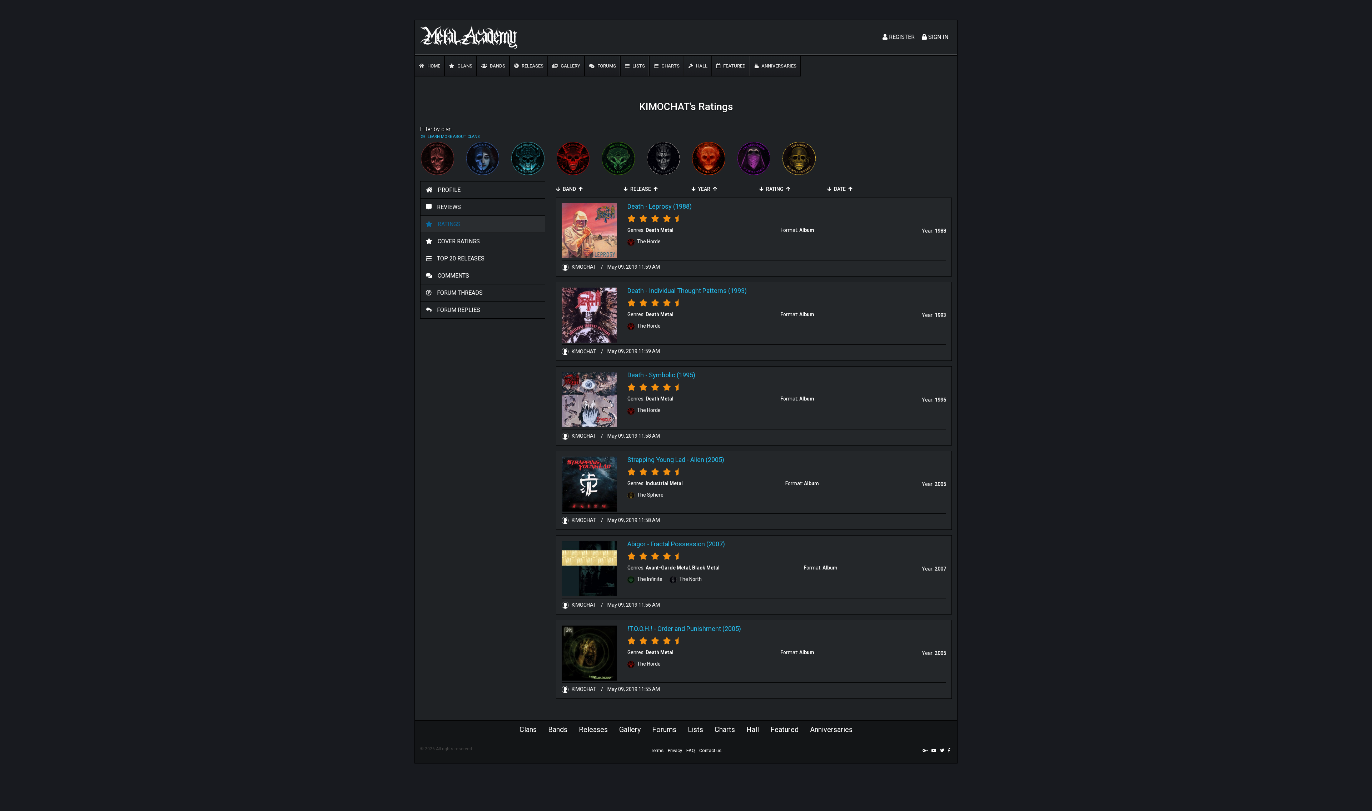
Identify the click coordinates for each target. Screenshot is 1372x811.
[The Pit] (708, 158)
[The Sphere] (799, 158)
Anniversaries (778, 66)
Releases (532, 66)
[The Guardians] (528, 158)
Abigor (636, 544)
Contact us (710, 750)
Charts (670, 66)
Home (433, 66)
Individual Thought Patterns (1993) (698, 290)
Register (901, 37)
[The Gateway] (483, 158)
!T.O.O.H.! (639, 628)
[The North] (663, 158)
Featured (734, 66)
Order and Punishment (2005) (699, 628)
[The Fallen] (437, 158)
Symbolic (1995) (672, 375)
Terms (657, 750)
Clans (464, 66)
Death (635, 206)
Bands (497, 66)
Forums (606, 66)
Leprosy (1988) (670, 206)
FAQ (690, 750)
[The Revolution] (754, 158)
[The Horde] (573, 158)
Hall (701, 66)
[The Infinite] (618, 158)
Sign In (937, 37)
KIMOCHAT (584, 267)
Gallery (570, 66)
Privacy (675, 750)
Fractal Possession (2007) (688, 544)
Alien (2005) (707, 459)
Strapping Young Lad (656, 459)
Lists (638, 66)
